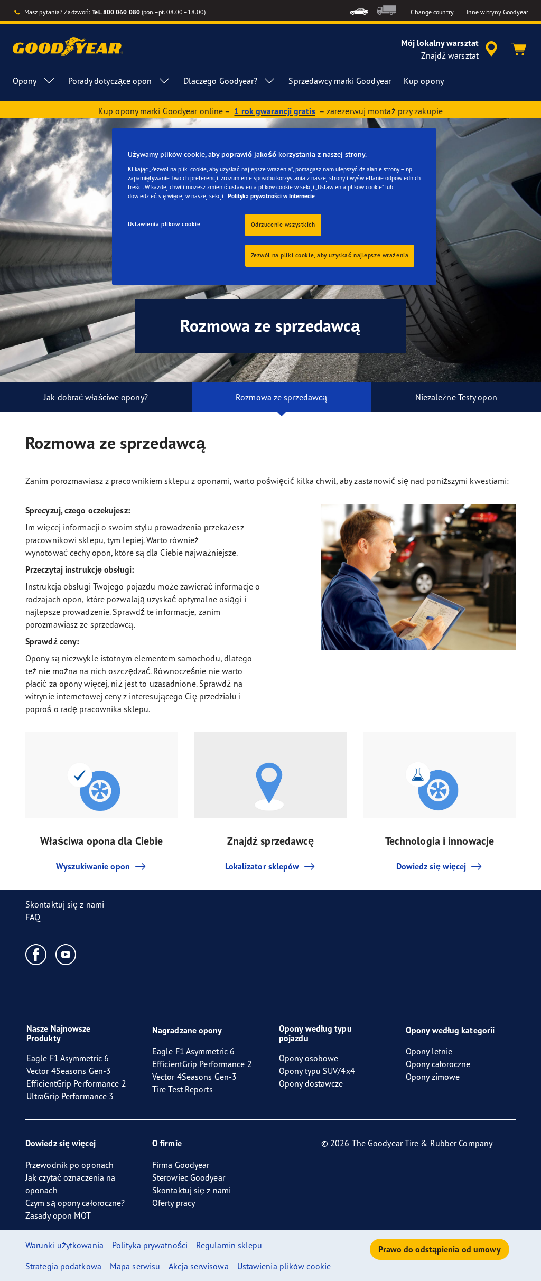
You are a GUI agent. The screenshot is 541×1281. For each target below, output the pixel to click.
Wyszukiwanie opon (93, 866)
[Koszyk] (518, 49)
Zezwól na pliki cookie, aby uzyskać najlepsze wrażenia (330, 255)
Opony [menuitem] (25, 81)
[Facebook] (36, 954)
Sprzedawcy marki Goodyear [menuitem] (339, 81)
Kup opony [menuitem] (424, 81)
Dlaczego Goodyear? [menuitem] (220, 81)
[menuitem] (359, 10)
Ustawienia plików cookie (164, 224)
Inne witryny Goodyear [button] (497, 12)
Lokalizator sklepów (262, 866)
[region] (274, 206)
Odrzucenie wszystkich (283, 224)
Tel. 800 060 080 (116, 12)
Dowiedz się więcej (431, 866)
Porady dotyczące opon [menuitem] (110, 81)
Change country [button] (432, 12)
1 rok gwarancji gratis (274, 111)
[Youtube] (66, 954)
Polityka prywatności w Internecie (271, 196)
